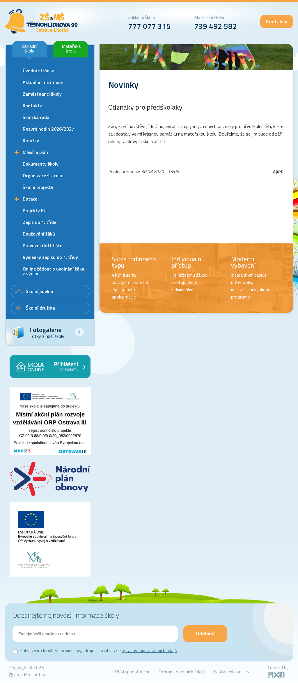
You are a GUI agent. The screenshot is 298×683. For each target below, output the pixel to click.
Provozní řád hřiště (42, 245)
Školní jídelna (39, 291)
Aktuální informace (43, 82)
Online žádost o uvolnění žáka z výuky (53, 271)
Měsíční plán (35, 152)
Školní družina (40, 307)
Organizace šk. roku (43, 175)
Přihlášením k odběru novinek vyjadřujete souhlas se (98, 650)
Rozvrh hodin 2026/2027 (48, 128)
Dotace (30, 198)
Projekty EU (35, 210)
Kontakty (276, 21)
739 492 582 (215, 26)
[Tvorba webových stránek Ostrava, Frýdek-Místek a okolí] (276, 676)
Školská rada (36, 117)
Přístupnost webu (132, 671)
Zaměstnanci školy (42, 93)
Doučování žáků (39, 233)
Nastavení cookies (231, 671)
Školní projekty (38, 187)
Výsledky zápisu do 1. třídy (50, 257)
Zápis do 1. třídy (39, 222)
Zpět (278, 171)
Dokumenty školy (40, 163)
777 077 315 (149, 26)
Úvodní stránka (38, 70)
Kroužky (31, 140)
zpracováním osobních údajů (149, 650)
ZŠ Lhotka (41, 21)
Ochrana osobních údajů (182, 671)
